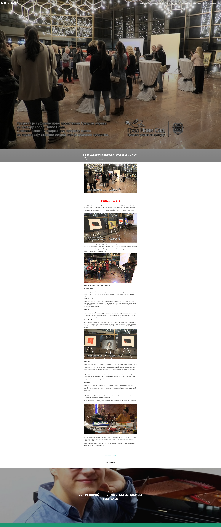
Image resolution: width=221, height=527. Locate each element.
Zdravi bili (142, 3)
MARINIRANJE (9, 3)
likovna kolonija (112, 455)
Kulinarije (148, 3)
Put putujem (161, 3)
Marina (86, 159)
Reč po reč (168, 3)
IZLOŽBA (107, 455)
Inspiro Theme (137, 524)
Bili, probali (174, 3)
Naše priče (180, 3)
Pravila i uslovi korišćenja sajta (209, 3)
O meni (194, 3)
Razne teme (187, 3)
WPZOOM (143, 524)
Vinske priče (154, 3)
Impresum (199, 3)
